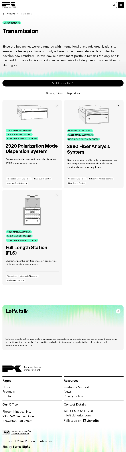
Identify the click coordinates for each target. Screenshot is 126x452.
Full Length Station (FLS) (26, 250)
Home (6, 387)
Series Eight (21, 446)
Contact (7, 396)
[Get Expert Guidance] (63, 327)
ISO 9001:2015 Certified (21, 432)
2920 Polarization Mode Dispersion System (32, 149)
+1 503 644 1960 (81, 411)
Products (10, 13)
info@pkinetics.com (77, 415)
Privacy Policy (73, 396)
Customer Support (76, 387)
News (68, 392)
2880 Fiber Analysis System (88, 149)
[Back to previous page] (3, 14)
